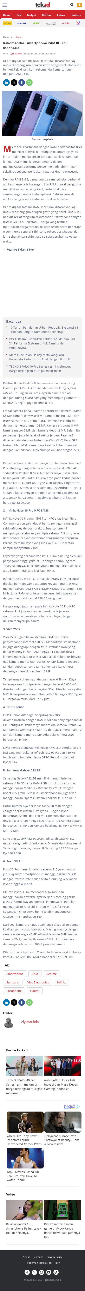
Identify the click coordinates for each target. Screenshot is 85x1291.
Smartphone (15, 974)
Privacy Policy (54, 1257)
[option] (25, 1075)
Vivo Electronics (38, 982)
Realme (51, 974)
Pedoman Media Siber (39, 1262)
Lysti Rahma (16, 53)
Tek (19, 15)
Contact (38, 1257)
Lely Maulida (29, 1022)
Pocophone (14, 991)
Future (61, 15)
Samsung (12, 982)
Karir (57, 1262)
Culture (76, 15)
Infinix (61, 982)
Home (6, 15)
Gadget (31, 15)
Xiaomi (34, 991)
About (26, 1257)
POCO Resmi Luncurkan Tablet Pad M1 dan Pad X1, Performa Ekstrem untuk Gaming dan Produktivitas (42, 343)
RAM (35, 974)
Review (46, 15)
